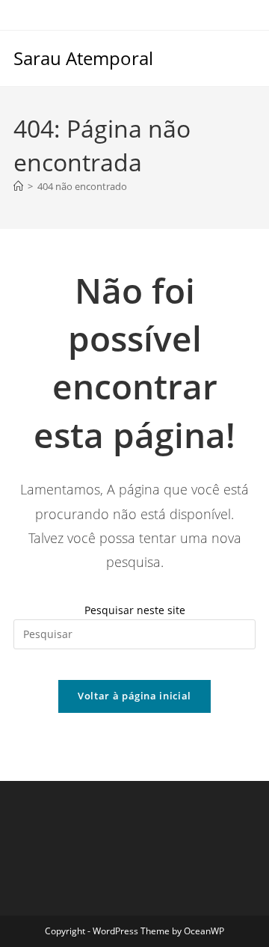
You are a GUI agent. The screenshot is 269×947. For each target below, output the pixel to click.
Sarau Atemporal (83, 58)
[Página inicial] (18, 186)
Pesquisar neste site (134, 610)
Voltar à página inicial (134, 695)
